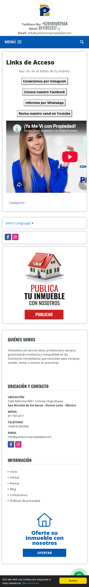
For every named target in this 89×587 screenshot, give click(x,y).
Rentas (14, 483)
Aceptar (73, 580)
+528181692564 (55, 24)
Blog (13, 489)
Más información (30, 583)
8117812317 (48, 28)
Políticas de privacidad (25, 501)
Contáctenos (18, 495)
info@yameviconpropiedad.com (29, 437)
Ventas (14, 477)
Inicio (13, 472)
